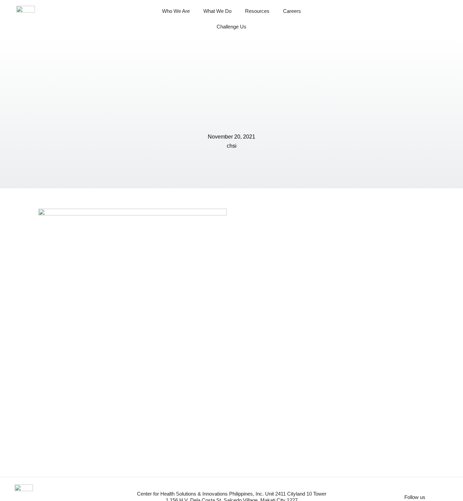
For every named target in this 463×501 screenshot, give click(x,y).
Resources (257, 11)
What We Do (217, 11)
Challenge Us (231, 26)
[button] (440, 19)
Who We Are (176, 11)
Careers (292, 11)
